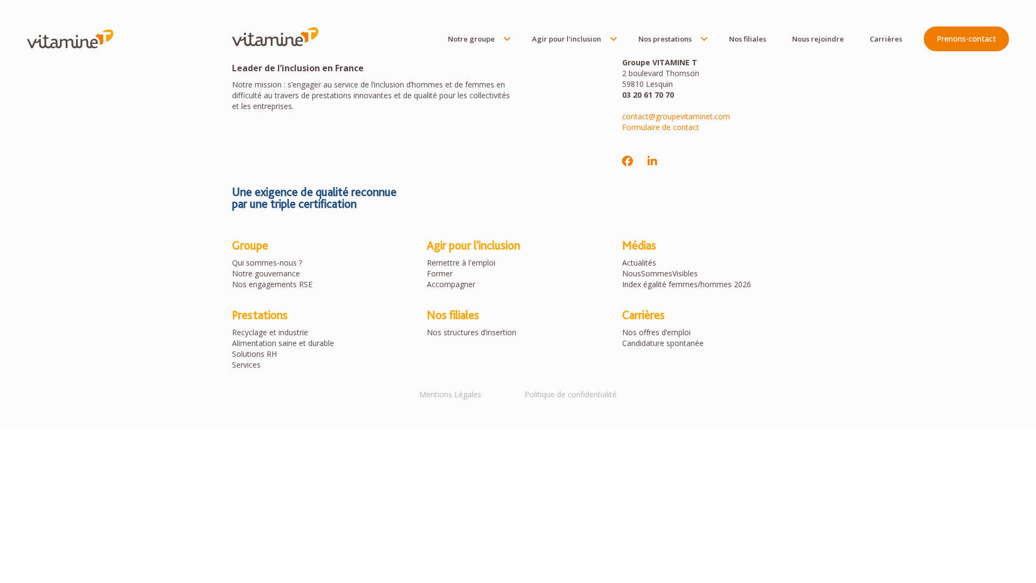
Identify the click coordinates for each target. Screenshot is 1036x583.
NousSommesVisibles (660, 273)
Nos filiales (747, 39)
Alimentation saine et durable (283, 343)
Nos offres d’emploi (656, 332)
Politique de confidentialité (570, 394)
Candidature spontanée (663, 343)
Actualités (639, 262)
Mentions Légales (450, 394)
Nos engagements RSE (272, 284)
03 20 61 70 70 (648, 95)
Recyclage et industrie (270, 332)
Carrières (886, 39)
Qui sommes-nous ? (267, 262)
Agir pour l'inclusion (566, 39)
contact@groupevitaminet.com (676, 116)
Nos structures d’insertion (471, 332)
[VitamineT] (70, 39)
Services (246, 365)
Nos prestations (665, 39)
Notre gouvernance (266, 273)
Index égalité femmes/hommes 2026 (686, 284)
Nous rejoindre (818, 39)
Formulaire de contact (660, 127)
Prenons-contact (966, 38)
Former (440, 273)
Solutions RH (254, 354)
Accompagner (451, 284)
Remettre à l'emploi (461, 262)
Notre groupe (471, 39)
